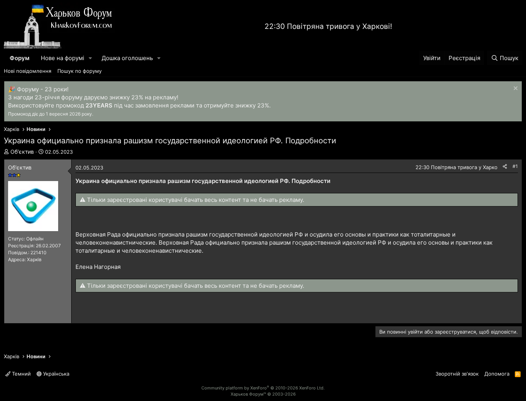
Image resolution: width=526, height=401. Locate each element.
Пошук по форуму (79, 71)
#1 (515, 166)
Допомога (496, 374)
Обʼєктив (22, 151)
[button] (90, 58)
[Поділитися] (505, 166)
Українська (55, 374)
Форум (19, 58)
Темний (20, 374)
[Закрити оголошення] (514, 89)
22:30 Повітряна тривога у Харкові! (328, 26)
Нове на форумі (62, 58)
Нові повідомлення (27, 71)
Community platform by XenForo (263, 388)
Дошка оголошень (127, 58)
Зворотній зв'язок (457, 374)
